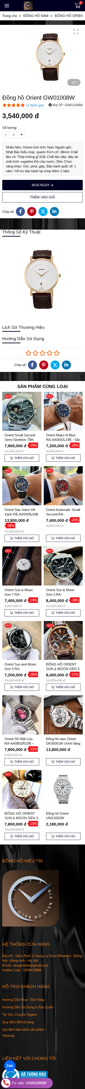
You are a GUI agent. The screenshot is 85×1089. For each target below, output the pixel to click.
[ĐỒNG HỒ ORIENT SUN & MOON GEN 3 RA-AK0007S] (63, 640)
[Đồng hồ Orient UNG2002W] (63, 789)
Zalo (9, 1066)
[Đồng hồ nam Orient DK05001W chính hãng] (63, 714)
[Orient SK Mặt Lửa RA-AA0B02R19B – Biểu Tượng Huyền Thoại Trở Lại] (21, 714)
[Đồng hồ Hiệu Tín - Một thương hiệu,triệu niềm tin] (41, 5)
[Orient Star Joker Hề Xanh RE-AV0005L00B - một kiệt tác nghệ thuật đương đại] (21, 485)
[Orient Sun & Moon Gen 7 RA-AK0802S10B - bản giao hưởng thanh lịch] (21, 566)
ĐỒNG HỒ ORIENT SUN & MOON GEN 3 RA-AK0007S (62, 668)
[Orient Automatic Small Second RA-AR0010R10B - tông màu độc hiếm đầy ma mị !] (63, 485)
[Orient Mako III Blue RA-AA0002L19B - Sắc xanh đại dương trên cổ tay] (63, 411)
